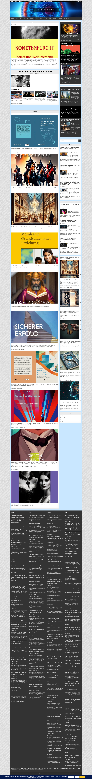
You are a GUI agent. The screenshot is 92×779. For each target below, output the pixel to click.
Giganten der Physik (65, 43)
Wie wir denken (14, 471)
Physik (37, 18)
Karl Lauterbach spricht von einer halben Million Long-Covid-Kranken (52, 100)
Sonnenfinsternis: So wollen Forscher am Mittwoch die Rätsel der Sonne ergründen (72, 593)
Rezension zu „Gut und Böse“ (66, 288)
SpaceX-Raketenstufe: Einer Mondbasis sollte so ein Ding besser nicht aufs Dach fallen (73, 631)
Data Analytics (63, 351)
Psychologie (60, 18)
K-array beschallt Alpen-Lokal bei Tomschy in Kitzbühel (35, 615)
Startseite (12, 18)
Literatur (20, 1)
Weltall (21, 18)
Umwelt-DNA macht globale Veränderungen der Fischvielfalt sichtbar (36, 633)
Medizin (50, 18)
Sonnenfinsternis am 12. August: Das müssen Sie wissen (71, 649)
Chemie (54, 18)
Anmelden (62, 416)
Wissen (16, 1)
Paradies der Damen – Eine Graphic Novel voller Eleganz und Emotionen (25, 113)
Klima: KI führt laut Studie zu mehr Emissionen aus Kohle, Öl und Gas (37, 540)
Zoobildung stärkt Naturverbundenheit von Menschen (18, 691)
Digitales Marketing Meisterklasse (18, 271)
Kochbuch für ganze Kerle (16, 430)
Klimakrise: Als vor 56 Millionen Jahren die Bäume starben (19, 562)
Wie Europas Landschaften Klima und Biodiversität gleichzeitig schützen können (37, 688)
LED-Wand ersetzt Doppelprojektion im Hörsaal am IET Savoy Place (69, 149)
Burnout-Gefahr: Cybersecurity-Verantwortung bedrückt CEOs (68, 222)
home (12, 1)
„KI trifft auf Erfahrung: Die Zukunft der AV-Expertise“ (69, 206)
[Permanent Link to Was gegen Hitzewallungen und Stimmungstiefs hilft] (28, 94)
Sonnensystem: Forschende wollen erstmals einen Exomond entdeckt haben (72, 667)
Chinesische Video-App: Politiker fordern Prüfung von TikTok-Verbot (40, 99)
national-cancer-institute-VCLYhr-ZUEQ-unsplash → (48, 107)
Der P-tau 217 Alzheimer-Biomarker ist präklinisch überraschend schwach (54, 717)
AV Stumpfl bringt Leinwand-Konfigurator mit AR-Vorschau (68, 240)
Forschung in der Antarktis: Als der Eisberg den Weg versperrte (18, 676)
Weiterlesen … (76, 178)
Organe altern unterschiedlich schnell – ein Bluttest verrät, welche (55, 602)
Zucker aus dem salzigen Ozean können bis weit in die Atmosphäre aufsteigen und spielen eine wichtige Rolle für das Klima (19, 627)
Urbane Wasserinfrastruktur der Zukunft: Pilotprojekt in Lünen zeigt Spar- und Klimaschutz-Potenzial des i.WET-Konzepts (70, 184)
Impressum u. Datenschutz (47, 1)
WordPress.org (63, 423)
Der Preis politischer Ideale (65, 320)
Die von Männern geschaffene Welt (18, 349)
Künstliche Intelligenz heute (65, 381)
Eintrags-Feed (63, 418)
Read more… (55, 534)
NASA (17, 18)
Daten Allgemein (66, 18)
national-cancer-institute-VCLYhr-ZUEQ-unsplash (35, 71)
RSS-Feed (31, 73)
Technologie (26, 18)
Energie (41, 18)
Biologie (45, 18)
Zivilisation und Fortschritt (16, 310)
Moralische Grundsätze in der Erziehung (19, 152)
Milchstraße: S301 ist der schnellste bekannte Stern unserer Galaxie (72, 519)
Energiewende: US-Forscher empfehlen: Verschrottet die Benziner (37, 579)
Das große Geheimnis (15, 191)
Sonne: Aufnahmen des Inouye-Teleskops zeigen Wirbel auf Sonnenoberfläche (73, 613)
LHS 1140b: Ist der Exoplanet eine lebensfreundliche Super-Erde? (72, 703)
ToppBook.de (30, 1)
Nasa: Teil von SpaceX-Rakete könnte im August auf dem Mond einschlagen (73, 686)
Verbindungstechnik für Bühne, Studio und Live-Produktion (70, 167)
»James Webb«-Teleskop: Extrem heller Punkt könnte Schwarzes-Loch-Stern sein (72, 574)
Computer (32, 18)
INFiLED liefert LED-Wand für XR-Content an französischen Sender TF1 (16, 102)
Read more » (76, 284)
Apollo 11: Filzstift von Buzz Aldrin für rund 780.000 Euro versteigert (73, 720)
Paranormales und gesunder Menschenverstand (20, 24)
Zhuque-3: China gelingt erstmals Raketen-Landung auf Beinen (72, 537)
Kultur (25, 1)
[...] (15, 65)
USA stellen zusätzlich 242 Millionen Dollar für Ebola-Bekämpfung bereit (54, 659)
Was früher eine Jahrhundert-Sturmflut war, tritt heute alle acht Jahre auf (37, 652)
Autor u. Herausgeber (37, 1)
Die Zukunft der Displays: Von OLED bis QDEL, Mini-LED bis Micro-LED (54, 752)
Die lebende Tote (14, 391)
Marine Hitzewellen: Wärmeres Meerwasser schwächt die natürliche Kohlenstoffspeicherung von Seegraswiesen (19, 521)
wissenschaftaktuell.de (46, 9)
